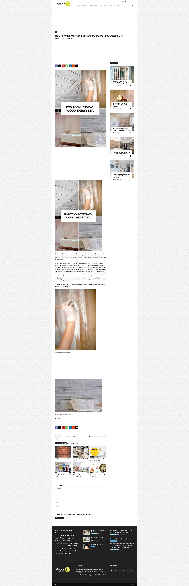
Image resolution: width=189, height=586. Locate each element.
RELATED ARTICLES (61, 443)
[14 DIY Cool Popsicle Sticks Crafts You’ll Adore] (98, 467)
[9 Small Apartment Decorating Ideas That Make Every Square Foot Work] (122, 169)
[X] (130, 2)
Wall (59, 553)
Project (57, 550)
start (63, 418)
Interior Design (93, 6)
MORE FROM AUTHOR (72, 443)
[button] (132, 6)
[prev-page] (56, 479)
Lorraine (114, 85)
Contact (116, 6)
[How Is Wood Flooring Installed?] (63, 452)
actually (60, 530)
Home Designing (64, 543)
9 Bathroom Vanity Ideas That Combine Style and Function (121, 152)
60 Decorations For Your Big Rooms (120, 539)
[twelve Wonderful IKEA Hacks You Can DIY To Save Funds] (98, 452)
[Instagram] (123, 2)
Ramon (57, 38)
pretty (77, 548)
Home (57, 543)
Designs (68, 538)
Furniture (68, 540)
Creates (57, 538)
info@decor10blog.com (86, 578)
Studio (76, 550)
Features (59, 540)
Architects (58, 533)
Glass (76, 540)
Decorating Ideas (82, 6)
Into (61, 546)
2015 (56, 530)
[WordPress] (133, 2)
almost (67, 530)
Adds (64, 530)
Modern (65, 548)
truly (56, 553)
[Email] (76, 66)
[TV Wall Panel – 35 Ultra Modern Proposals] (86, 532)
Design (62, 538)
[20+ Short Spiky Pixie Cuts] (86, 546)
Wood (70, 553)
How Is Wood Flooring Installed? (62, 458)
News (122, 584)
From (63, 540)
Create (72, 535)
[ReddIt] (73, 66)
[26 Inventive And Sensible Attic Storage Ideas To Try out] (86, 539)
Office (69, 548)
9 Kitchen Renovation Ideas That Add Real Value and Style (121, 129)
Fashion (92, 456)
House (71, 543)
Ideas (76, 543)
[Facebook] (121, 2)
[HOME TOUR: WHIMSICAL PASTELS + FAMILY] (81, 452)
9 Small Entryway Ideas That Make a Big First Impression (121, 82)
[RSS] (128, 2)
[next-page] (58, 479)
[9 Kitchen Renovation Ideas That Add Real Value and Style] (122, 122)
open (73, 548)
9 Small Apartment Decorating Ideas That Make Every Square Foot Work (121, 175)
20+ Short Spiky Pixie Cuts (97, 544)
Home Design (103, 6)
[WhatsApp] (66, 66)
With (66, 553)
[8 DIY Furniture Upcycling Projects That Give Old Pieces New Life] (122, 98)
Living (56, 548)
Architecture (65, 533)
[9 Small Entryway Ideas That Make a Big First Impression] (122, 74)
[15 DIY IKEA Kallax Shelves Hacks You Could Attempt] (81, 467)
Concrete (57, 535)
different (73, 538)
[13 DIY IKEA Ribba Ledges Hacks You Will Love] (63, 467)
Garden (72, 540)
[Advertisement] (94, 19)
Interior (57, 546)
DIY (110, 6)
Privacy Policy (127, 584)
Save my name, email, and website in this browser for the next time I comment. (75, 514)
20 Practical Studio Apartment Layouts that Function (65, 437)
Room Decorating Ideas (69, 550)
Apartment (71, 530)
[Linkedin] (70, 66)
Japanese (65, 546)
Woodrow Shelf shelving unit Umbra (97, 436)
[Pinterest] (125, 2)
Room (61, 550)
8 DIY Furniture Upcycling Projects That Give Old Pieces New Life (121, 105)
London (60, 548)
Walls (62, 553)
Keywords (72, 545)
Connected (65, 535)
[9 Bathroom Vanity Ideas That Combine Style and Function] (122, 145)
